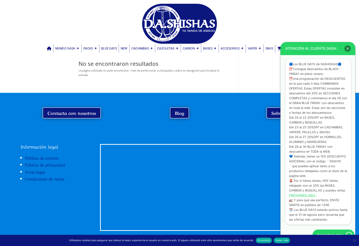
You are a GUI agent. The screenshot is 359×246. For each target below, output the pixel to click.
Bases (207, 48)
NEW (124, 48)
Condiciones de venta (44, 178)
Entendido (264, 240)
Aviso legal (35, 171)
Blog (179, 112)
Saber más (282, 240)
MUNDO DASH (65, 48)
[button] (347, 48)
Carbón (189, 48)
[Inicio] (49, 48)
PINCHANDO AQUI (302, 195)
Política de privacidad (45, 164)
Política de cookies (42, 157)
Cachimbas (140, 48)
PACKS (88, 48)
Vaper (252, 48)
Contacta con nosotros (71, 112)
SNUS (269, 48)
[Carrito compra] (279, 48)
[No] (354, 240)
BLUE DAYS (109, 48)
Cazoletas (165, 48)
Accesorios (230, 48)
